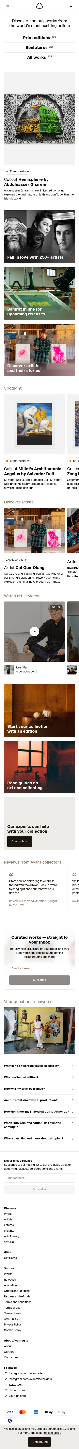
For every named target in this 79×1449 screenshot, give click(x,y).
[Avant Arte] (39, 5)
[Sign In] (71, 5)
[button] (34, 631)
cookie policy (52, 1433)
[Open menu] (8, 5)
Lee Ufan (22, 667)
